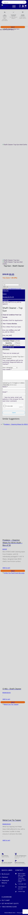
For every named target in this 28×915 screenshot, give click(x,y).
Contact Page (21, 891)
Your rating (6, 367)
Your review (7, 369)
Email (5, 392)
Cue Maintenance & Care (14, 288)
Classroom (7, 897)
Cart (25, 7)
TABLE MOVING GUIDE (9, 907)
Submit (14, 412)
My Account (5, 874)
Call (20, 7)
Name (5, 387)
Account (23, 7)
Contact (19, 870)
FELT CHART (6, 900)
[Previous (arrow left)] (2, 457)
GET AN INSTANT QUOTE (10, 903)
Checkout (5, 877)
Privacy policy (20, 912)
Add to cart (5, 286)
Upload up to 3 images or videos (13, 383)
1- (22, 884)
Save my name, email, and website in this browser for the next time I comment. (13, 399)
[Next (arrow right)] (25, 457)
